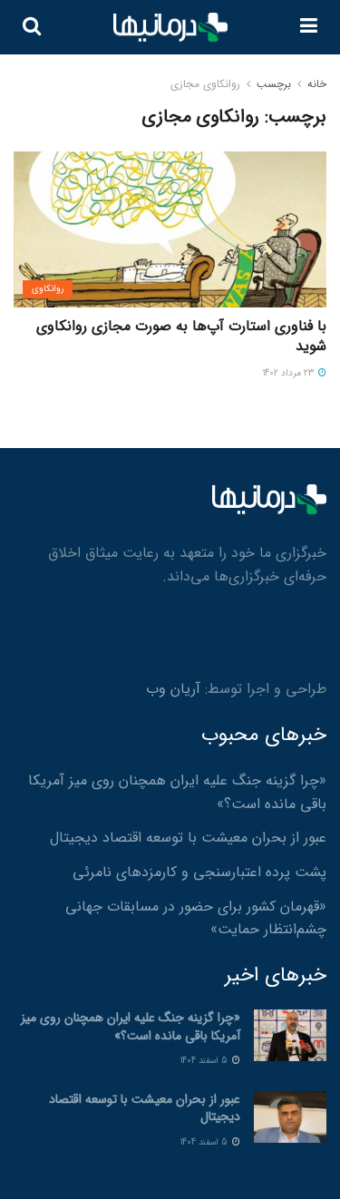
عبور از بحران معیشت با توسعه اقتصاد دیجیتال (188, 837)
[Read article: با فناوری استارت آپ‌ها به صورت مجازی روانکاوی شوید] (170, 229)
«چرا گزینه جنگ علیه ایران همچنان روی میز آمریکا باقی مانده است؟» (130, 1027)
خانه (316, 84)
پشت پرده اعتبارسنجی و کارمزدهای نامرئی (199, 872)
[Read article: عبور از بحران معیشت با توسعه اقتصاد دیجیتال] (290, 1117)
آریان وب (173, 688)
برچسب (274, 84)
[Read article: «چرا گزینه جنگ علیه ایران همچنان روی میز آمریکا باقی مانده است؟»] (290, 1035)
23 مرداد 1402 (289, 373)
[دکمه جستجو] (32, 27)
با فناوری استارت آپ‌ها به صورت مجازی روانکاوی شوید (181, 336)
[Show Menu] (308, 27)
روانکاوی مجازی (205, 84)
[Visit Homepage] (170, 28)
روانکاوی (47, 289)
